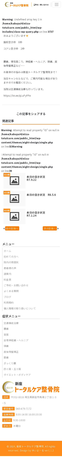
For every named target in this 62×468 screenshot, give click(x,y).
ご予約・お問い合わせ (16, 285)
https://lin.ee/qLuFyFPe (17, 95)
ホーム (7, 251)
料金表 (7, 279)
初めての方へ (11, 256)
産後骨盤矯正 (11, 352)
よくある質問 (11, 291)
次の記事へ (50, 228)
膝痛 (6, 357)
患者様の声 (10, 268)
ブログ (7, 297)
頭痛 (6, 346)
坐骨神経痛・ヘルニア (16, 340)
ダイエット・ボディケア (17, 374)
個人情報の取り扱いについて (20, 308)
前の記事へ (12, 228)
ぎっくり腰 (10, 363)
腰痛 (6, 328)
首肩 (6, 334)
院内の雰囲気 (11, 262)
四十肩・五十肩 (12, 369)
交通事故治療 (11, 323)
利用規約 (9, 302)
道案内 (7, 274)
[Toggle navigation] (56, 4)
